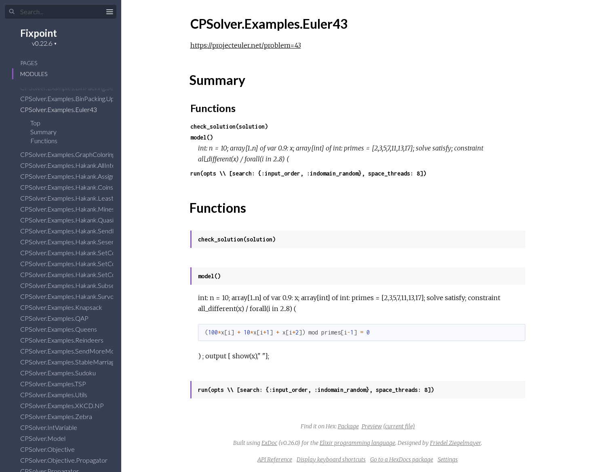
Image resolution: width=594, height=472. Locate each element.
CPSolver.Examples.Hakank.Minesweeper (79, 209)
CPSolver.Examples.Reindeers (62, 340)
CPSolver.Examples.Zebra (56, 416)
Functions (44, 140)
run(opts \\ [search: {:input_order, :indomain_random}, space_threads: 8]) (308, 173)
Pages (28, 62)
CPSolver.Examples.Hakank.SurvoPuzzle (76, 296)
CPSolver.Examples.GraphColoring (68, 154)
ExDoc (269, 443)
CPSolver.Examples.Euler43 (59, 109)
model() (201, 137)
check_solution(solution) (229, 126)
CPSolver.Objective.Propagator (64, 460)
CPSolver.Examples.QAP (55, 318)
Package (348, 426)
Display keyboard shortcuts (331, 459)
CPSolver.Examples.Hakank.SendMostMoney (84, 231)
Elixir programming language (357, 443)
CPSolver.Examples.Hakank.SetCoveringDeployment (94, 274)
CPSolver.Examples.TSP (53, 383)
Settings (448, 459)
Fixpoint (38, 33)
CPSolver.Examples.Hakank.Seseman (72, 242)
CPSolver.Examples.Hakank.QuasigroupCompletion (91, 220)
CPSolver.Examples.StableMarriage (69, 362)
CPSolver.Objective (48, 449)
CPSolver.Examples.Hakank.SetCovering (76, 252)
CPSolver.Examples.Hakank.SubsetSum (75, 285)
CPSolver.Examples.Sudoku (58, 373)
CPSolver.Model (43, 438)
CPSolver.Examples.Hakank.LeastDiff (72, 198)
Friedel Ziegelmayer (455, 443)
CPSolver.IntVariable (49, 427)
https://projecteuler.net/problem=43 (245, 45)
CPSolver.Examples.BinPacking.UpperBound (81, 98)
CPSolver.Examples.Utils (54, 394)
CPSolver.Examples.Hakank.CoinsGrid (73, 187)
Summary (43, 131)
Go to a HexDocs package (401, 459)
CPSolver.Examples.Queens (59, 329)
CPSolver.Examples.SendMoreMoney (73, 351)
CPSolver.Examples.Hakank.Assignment (75, 176)
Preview (372, 426)
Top (35, 123)
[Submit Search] (12, 11)
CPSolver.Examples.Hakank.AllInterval (73, 165)
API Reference (274, 459)
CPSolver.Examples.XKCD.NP (62, 405)
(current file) (399, 426)
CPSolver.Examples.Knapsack (61, 307)
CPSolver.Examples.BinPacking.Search (73, 87)
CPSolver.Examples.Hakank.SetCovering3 (78, 263)
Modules (33, 73)
